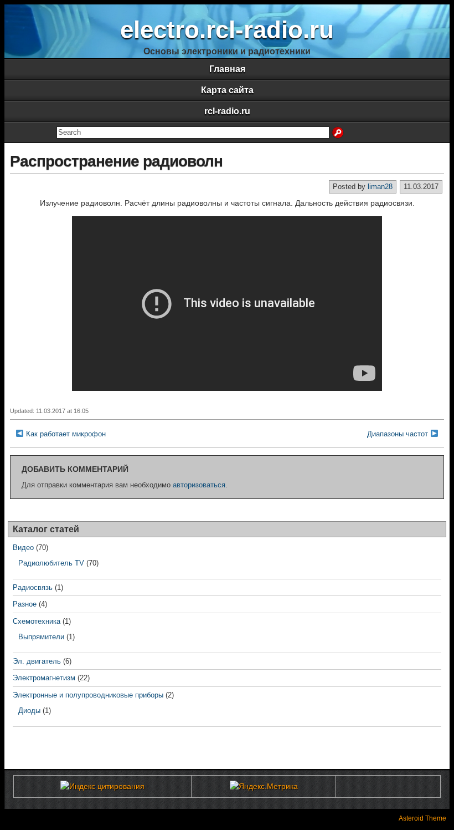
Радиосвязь (33, 587)
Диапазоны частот (397, 434)
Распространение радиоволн (116, 161)
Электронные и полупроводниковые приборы (88, 695)
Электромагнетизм (44, 678)
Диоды (29, 710)
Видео (23, 547)
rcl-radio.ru (227, 111)
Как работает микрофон (66, 434)
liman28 (380, 186)
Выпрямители (41, 637)
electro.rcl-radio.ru (227, 29)
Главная (227, 69)
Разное (25, 604)
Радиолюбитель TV (51, 563)
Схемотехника (36, 621)
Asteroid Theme (422, 818)
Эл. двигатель (37, 661)
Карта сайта (227, 90)
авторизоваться (199, 485)
